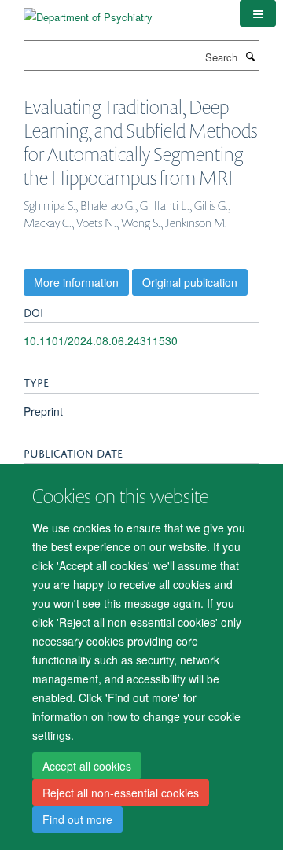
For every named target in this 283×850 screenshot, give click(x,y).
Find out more (77, 819)
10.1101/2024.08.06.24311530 (101, 340)
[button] (258, 13)
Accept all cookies (86, 766)
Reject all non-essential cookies (120, 792)
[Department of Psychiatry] (88, 11)
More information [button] (76, 282)
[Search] (250, 55)
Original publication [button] (189, 282)
